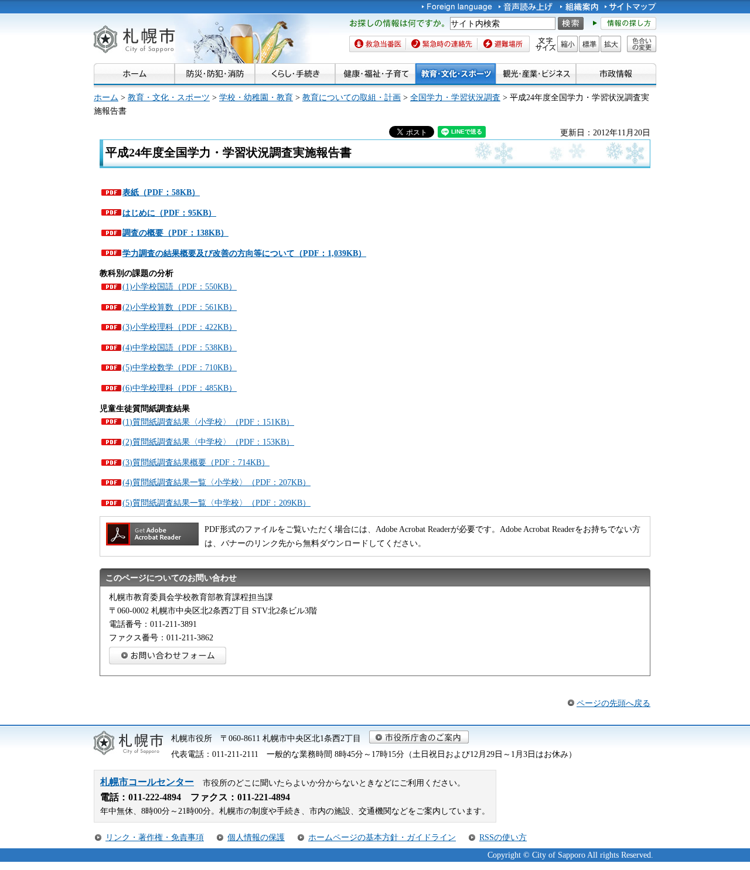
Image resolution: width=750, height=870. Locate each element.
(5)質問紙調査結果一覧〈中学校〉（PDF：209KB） (216, 502)
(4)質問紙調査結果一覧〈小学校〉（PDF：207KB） (216, 482)
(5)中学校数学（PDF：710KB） (179, 367)
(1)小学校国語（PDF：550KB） (179, 286)
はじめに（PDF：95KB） (169, 212)
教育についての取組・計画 (351, 97)
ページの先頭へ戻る (613, 703)
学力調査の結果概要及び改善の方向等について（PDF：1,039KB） (244, 253)
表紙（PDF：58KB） (161, 192)
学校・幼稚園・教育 (256, 97)
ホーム (106, 97)
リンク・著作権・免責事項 (154, 837)
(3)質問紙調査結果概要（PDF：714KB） (196, 462)
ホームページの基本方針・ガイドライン (382, 837)
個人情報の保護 (256, 837)
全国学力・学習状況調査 (455, 97)
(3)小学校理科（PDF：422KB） (179, 327)
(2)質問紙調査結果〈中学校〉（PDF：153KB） (208, 441)
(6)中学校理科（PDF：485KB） (179, 388)
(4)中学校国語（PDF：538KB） (179, 347)
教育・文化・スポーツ (169, 97)
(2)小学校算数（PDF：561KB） (179, 307)
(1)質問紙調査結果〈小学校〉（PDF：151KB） (208, 422)
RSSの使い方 (503, 837)
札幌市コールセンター (147, 782)
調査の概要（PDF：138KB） (175, 232)
